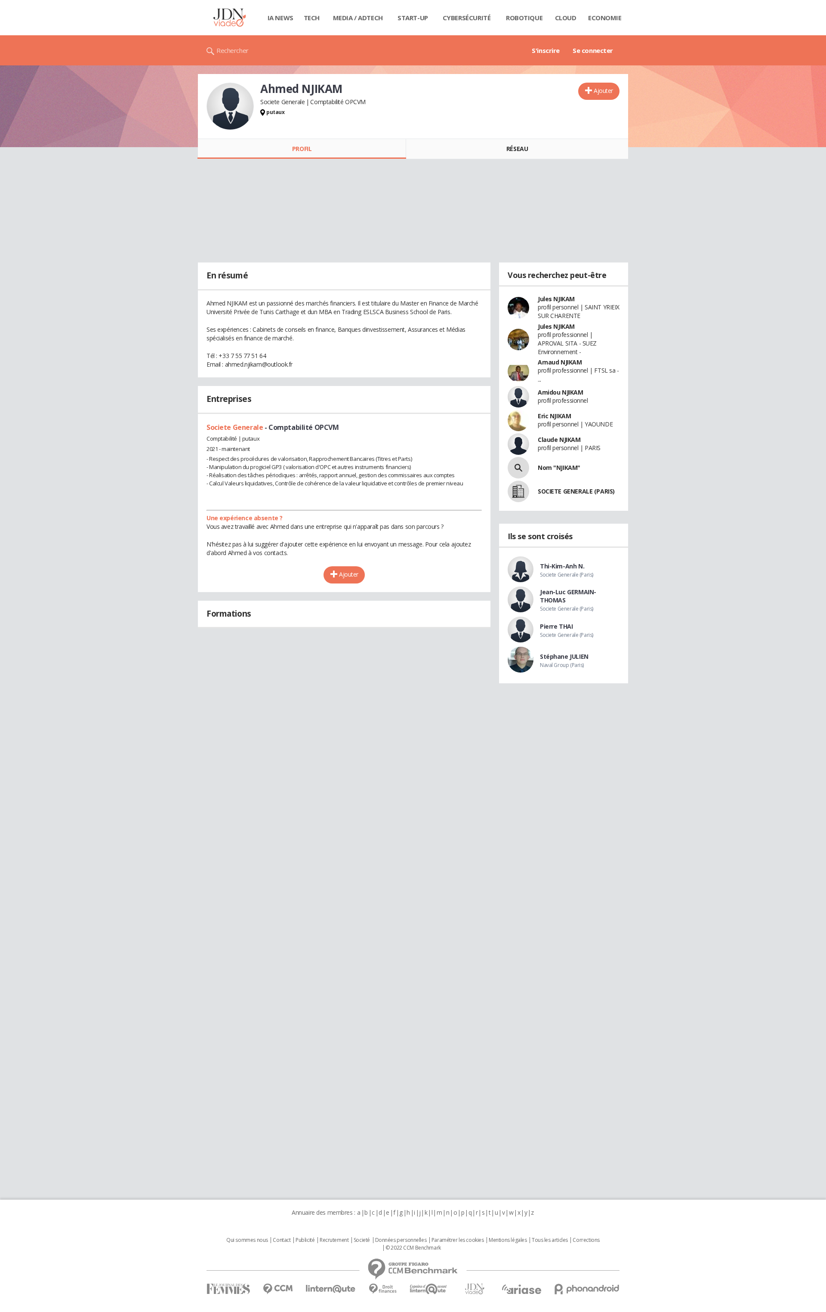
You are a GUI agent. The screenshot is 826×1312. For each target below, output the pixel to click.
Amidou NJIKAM (560, 392)
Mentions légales (508, 1240)
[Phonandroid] (587, 1289)
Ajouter (603, 90)
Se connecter (593, 50)
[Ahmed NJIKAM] (230, 106)
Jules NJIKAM (556, 299)
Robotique (524, 17)
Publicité (305, 1240)
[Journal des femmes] (228, 1289)
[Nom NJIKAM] (518, 467)
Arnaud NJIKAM (560, 362)
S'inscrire (546, 50)
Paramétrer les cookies (457, 1240)
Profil (301, 149)
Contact (281, 1240)
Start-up (413, 17)
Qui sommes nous (247, 1240)
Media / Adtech (358, 17)
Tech (312, 17)
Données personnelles (401, 1240)
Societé (362, 1240)
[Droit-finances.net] (383, 1289)
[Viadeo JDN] (474, 1289)
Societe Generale (235, 427)
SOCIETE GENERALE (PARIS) (576, 491)
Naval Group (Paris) (562, 665)
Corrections (586, 1240)
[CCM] (278, 1289)
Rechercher (232, 50)
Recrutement (334, 1240)
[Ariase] (521, 1289)
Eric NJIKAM (554, 416)
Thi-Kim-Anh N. (562, 566)
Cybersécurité (467, 17)
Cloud (565, 17)
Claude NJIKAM (559, 439)
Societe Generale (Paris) (566, 574)
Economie (605, 17)
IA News (280, 17)
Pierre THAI (556, 626)
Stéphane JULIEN (564, 656)
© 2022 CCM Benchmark (413, 1248)
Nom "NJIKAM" (559, 467)
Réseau (517, 149)
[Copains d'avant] (428, 1289)
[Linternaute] (331, 1289)
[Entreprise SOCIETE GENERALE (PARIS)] (518, 491)
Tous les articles (550, 1240)
